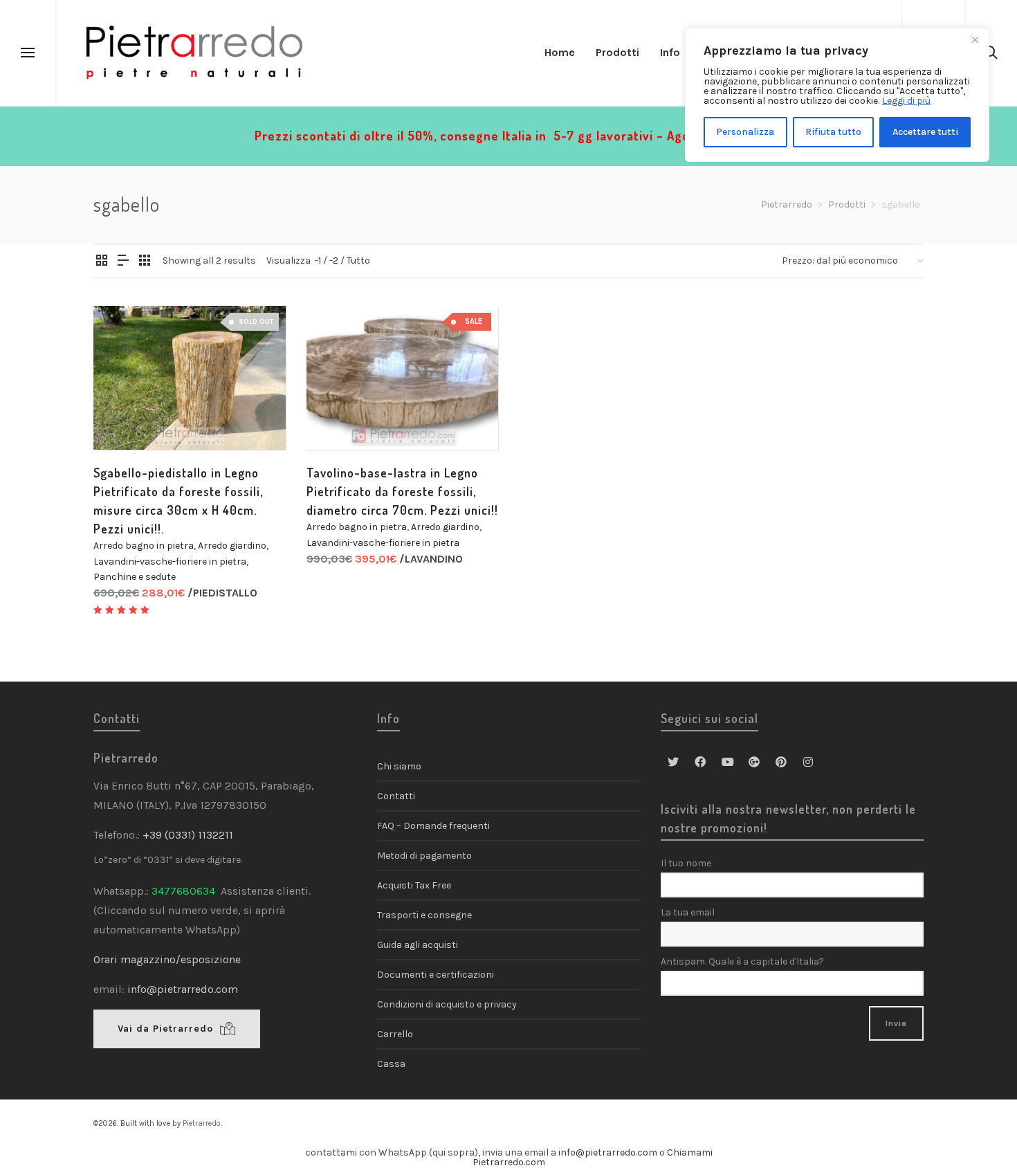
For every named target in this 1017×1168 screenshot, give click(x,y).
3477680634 (183, 890)
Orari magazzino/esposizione (167, 959)
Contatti (396, 796)
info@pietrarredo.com (182, 989)
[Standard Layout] (101, 261)
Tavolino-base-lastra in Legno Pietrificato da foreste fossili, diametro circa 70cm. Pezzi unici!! (402, 491)
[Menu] (28, 53)
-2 (333, 260)
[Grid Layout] (144, 261)
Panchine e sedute (134, 577)
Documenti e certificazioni (435, 974)
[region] (837, 95)
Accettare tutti (925, 132)
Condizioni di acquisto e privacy (447, 1004)
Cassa (391, 1064)
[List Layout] (123, 261)
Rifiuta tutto (833, 132)
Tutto (358, 260)
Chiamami (690, 1152)
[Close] (974, 39)
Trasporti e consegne (424, 915)
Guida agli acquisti (417, 945)
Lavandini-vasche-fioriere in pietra (169, 561)
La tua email (688, 912)
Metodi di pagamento (424, 855)
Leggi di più (906, 101)
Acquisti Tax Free (414, 885)
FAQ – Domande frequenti (433, 826)
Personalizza (745, 132)
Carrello (395, 1034)
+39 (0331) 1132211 (189, 834)
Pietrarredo (202, 1123)
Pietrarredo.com (509, 1162)
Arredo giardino (232, 545)
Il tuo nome (686, 863)
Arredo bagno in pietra (143, 545)
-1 (318, 260)
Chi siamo (399, 766)
